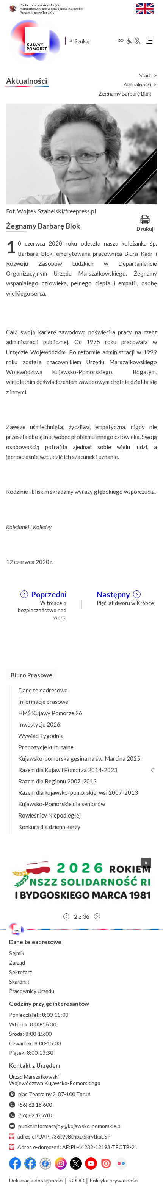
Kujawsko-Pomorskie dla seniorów (61, 803)
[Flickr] (121, 1163)
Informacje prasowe (43, 701)
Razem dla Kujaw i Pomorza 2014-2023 (68, 769)
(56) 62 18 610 (35, 1115)
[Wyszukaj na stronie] (70, 41)
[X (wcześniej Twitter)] (76, 1163)
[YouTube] (91, 1163)
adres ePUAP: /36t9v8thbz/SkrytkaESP (64, 1136)
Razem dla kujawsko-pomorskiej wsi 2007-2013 (78, 792)
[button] (81, 880)
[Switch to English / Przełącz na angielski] (145, 7)
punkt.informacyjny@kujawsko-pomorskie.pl (70, 1126)
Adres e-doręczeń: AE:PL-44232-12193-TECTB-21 (77, 1147)
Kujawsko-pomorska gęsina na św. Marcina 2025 (79, 758)
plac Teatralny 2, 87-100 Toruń (54, 1094)
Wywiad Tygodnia (41, 735)
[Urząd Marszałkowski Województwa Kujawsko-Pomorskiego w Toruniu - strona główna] (35, 40)
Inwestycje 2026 (39, 724)
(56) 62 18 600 (35, 1104)
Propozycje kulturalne (46, 747)
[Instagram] (61, 1163)
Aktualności (137, 84)
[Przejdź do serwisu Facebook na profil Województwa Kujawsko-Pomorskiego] (15, 1163)
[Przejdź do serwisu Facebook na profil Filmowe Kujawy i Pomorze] (45, 1163)
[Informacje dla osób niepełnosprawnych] (133, 41)
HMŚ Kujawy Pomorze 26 (50, 712)
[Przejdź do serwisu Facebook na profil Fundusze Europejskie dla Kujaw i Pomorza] (30, 1163)
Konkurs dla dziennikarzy (49, 826)
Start (145, 75)
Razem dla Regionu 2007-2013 (57, 781)
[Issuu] (106, 1163)
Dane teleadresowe (42, 690)
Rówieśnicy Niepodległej (49, 815)
